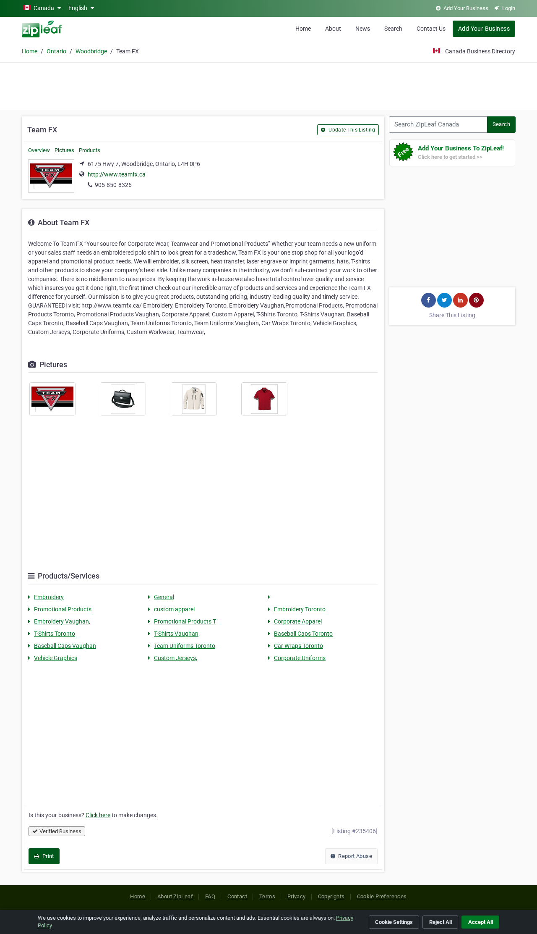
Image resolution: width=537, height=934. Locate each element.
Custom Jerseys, (175, 658)
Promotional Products (62, 609)
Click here (98, 815)
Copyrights (331, 896)
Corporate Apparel (298, 621)
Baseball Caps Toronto (303, 633)
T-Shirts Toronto (54, 633)
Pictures (64, 150)
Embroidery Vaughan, (62, 621)
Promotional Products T (185, 621)
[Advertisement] (268, 85)
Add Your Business (484, 28)
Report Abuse (354, 856)
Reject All (440, 922)
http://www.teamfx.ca (117, 174)
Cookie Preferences (382, 896)
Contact (237, 896)
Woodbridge (91, 51)
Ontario (56, 51)
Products (89, 150)
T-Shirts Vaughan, (177, 633)
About (333, 28)
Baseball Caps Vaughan (65, 645)
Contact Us (431, 28)
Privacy (296, 896)
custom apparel (174, 609)
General (164, 597)
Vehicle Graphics (55, 658)
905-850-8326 (113, 185)
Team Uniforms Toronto (184, 645)
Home (303, 28)
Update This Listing (351, 130)
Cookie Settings (394, 922)
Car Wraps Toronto (298, 645)
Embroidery (49, 597)
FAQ (210, 896)
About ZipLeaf (175, 896)
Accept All (480, 922)
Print (47, 856)
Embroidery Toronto (300, 609)
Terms (267, 896)
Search (393, 28)
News (362, 28)
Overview (39, 150)
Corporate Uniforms (300, 658)
